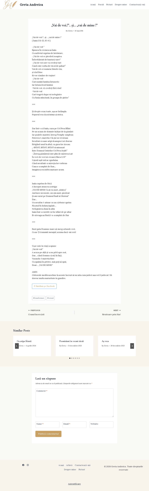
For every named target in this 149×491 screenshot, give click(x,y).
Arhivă (69, 465)
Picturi (109, 4)
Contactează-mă (137, 4)
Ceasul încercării (36, 312)
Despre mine (121, 4)
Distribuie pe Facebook (44, 286)
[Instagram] (28, 465)
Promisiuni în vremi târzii (71, 341)
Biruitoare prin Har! (111, 312)
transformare (38, 298)
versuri (50, 298)
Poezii (101, 4)
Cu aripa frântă (24, 341)
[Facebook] (23, 465)
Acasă (93, 4)
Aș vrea (105, 341)
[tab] (69, 358)
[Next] (132, 346)
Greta (70, 31)
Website (94, 424)
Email (66, 424)
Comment (41, 391)
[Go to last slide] (17, 346)
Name (39, 424)
